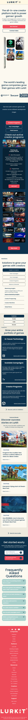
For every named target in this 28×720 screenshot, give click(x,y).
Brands (14, 641)
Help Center (14, 701)
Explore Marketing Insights (12, 294)
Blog (14, 670)
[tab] (14, 122)
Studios (14, 636)
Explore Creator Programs (20, 403)
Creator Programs (14, 651)
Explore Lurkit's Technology (20, 356)
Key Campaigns (14, 658)
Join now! (14, 186)
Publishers (14, 634)
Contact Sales (14, 31)
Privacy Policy (14, 679)
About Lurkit (14, 676)
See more (14, 248)
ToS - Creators (14, 683)
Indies (14, 639)
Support (14, 703)
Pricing (14, 662)
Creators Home (14, 689)
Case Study (14, 672)
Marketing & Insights (14, 649)
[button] (19, 2)
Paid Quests (14, 655)
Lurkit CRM (14, 646)
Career (14, 668)
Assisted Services (14, 660)
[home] (12, 2)
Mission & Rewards (14, 653)
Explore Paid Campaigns (20, 379)
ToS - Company (14, 681)
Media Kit (14, 674)
